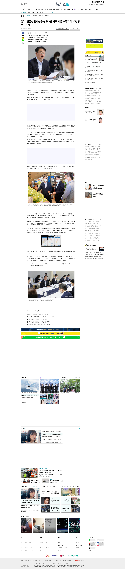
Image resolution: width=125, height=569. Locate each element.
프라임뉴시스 (96, 4)
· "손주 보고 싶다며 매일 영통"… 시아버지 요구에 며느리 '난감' (94, 259)
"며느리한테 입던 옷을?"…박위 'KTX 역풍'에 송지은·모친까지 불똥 (50, 492)
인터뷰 (41, 545)
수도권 (57, 9)
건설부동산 (47, 16)
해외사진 (65, 540)
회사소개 (22, 560)
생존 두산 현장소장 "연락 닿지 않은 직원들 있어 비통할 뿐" (30, 510)
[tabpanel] (70, 387)
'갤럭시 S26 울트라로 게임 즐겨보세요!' (29, 400)
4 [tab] (79, 377)
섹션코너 (41, 547)
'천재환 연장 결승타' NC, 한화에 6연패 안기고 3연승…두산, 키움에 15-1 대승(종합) (55, 508)
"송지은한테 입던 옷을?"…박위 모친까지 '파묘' (51, 436)
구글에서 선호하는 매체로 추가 (63, 28)
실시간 (28, 9)
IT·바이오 (49, 9)
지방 (61, 9)
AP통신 (77, 540)
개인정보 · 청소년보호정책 (67, 560)
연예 (72, 9)
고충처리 (50, 560)
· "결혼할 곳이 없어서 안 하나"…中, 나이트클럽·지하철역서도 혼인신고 (94, 254)
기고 (46, 542)
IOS (76, 550)
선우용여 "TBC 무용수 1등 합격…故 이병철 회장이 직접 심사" (52, 439)
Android (77, 547)
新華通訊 (77, 542)
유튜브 (93, 542)
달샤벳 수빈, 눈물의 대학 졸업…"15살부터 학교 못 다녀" (52, 442)
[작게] (77, 29)
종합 (34, 486)
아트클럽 (41, 542)
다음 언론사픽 (101, 540)
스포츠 (68, 9)
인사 (40, 550)
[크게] (79, 29)
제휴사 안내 (35, 560)
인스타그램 (101, 545)
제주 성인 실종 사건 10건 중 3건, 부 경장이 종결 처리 (66, 508)
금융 (42, 9)
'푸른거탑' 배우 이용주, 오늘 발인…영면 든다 (55, 500)
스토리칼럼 (47, 540)
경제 (39, 9)
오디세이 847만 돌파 (25, 402)
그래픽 (59, 542)
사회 (54, 9)
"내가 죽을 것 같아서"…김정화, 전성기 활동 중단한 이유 (30, 502)
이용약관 (59, 560)
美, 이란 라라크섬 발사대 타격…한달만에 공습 (55, 482)
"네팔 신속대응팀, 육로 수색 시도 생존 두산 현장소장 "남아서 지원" (50, 471)
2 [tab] (76, 377)
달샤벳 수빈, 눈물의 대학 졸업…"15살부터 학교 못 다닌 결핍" (66, 500)
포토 (82, 9)
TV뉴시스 (86, 9)
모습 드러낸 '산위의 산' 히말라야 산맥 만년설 (29, 395)
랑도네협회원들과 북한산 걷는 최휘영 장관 (29, 392)
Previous (21, 481)
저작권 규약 (46, 560)
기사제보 (55, 560)
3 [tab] (78, 377)
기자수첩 (87, 108)
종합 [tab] (103, 55)
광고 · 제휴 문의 (28, 560)
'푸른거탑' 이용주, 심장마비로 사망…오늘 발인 (51, 431)
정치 (32, 9)
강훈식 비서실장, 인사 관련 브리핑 (27, 397)
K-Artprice (91, 4)
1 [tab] (75, 377)
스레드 (93, 547)
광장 (78, 9)
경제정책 (35, 16)
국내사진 (59, 540)
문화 (65, 9)
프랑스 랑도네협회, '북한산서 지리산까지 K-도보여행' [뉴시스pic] (69, 393)
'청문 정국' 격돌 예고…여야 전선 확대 (35, 481)
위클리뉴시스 (101, 4)
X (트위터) (92, 545)
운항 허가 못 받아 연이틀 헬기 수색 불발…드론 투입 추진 (50, 475)
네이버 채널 (93, 540)
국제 (36, 9)
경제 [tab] (100, 55)
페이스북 (101, 542)
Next (62, 481)
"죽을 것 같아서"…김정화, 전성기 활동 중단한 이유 (52, 434)
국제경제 (41, 16)
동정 (48, 550)
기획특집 (47, 545)
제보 (97, 9)
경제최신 (29, 16)
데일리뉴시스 (48, 547)
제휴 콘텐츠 (91, 9)
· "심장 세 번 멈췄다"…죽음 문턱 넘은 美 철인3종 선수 (94, 256)
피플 (86, 182)
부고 (44, 550)
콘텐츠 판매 (40, 560)
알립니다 (83, 560)
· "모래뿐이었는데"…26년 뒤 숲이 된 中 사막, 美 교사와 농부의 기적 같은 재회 (94, 252)
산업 (45, 9)
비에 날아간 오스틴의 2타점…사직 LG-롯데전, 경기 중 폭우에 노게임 (30, 506)
